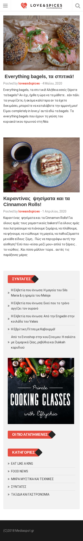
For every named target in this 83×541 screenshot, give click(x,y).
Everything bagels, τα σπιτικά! (38, 76)
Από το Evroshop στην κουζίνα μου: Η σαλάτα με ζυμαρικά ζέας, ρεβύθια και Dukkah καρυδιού (43, 342)
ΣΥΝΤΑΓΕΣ (18, 486)
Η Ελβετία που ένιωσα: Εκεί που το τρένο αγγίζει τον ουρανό (40, 305)
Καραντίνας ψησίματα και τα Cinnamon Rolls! (36, 201)
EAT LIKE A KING (22, 463)
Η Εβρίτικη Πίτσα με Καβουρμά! (33, 329)
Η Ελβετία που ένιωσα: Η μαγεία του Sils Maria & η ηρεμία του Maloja (39, 292)
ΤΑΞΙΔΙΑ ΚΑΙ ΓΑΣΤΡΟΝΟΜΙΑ (30, 494)
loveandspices (29, 83)
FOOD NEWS (19, 471)
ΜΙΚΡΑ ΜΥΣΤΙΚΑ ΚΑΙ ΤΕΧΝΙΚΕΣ (32, 479)
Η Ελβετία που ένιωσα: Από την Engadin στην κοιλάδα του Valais (43, 318)
